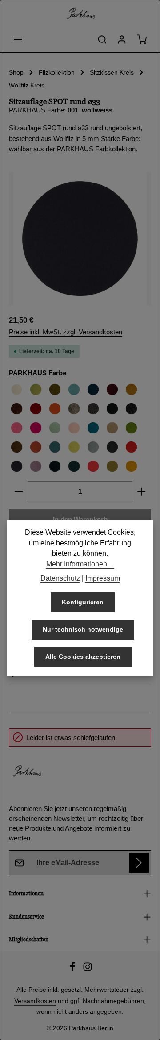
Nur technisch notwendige (83, 629)
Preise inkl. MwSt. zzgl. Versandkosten (65, 332)
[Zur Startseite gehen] (80, 13)
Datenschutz (60, 578)
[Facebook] (73, 969)
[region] (80, 239)
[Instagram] (87, 969)
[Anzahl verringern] (18, 491)
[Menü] (18, 39)
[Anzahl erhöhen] (141, 491)
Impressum (102, 578)
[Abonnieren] (139, 863)
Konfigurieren (83, 602)
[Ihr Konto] (122, 39)
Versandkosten (35, 1000)
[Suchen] (102, 39)
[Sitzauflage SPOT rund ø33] (80, 239)
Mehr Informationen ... (80, 564)
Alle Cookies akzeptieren (82, 656)
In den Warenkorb (80, 519)
